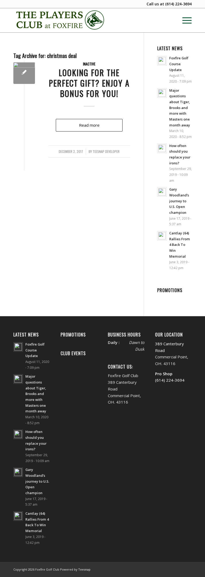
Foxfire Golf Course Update (178, 64)
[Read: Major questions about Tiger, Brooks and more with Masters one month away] (162, 93)
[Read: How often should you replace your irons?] (162, 148)
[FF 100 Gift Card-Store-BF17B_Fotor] (24, 73)
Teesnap (84, 569)
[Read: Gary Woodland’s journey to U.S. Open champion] (162, 192)
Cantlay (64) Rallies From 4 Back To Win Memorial (179, 245)
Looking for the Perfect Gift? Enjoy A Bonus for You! (89, 83)
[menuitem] (184, 20)
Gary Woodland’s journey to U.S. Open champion (179, 201)
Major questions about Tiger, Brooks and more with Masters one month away (179, 107)
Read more (89, 125)
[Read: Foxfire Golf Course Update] (162, 60)
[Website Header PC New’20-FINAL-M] (60, 20)
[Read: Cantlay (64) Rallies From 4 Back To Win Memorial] (162, 236)
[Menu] (184, 20)
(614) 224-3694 (178, 3)
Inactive (89, 64)
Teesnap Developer (106, 151)
